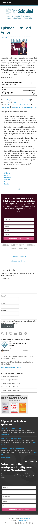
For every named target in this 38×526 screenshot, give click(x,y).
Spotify (23, 105)
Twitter (7, 180)
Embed (14, 102)
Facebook (7, 177)
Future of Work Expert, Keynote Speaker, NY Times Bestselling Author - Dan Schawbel (19, 14)
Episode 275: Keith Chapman (10, 390)
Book (6, 175)
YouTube (7, 184)
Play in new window (14, 100)
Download (26, 100)
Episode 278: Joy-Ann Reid (9, 380)
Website (7, 173)
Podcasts (4, 37)
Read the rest (5, 434)
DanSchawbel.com (25, 518)
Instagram (8, 182)
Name (3, 296)
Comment (5, 279)
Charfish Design (22, 520)
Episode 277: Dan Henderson (10, 383)
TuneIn (3, 107)
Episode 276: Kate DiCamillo (10, 387)
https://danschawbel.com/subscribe (24, 107)
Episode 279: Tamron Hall (9, 376)
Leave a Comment (26, 36)
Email (29, 105)
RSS (8, 107)
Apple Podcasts (13, 105)
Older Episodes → (7, 458)
